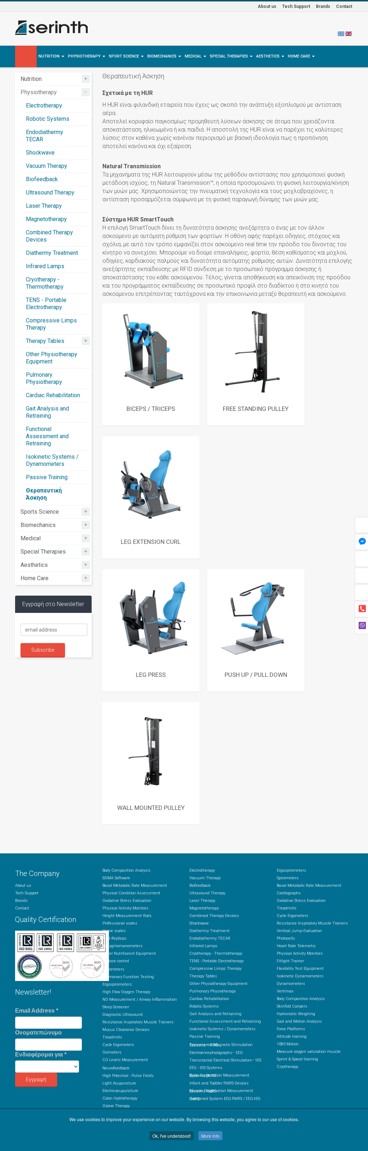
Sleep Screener (115, 1007)
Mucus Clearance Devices (126, 1029)
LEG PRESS (151, 674)
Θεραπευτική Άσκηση (44, 494)
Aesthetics (268, 56)
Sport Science (124, 56)
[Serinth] (51, 27)
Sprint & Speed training (297, 1059)
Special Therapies (229, 56)
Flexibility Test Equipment (300, 968)
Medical (194, 56)
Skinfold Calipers (292, 1006)
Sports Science (39, 511)
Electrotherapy (44, 105)
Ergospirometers (117, 984)
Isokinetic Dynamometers (300, 976)
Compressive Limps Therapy (215, 968)
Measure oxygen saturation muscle (309, 1051)
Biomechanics (162, 56)
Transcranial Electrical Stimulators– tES (225, 1060)
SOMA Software (116, 878)
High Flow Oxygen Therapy (126, 992)
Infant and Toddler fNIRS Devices (219, 1083)
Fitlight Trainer (290, 961)
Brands (323, 6)
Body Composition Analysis (126, 870)
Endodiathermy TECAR (209, 938)
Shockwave (40, 152)
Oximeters (111, 1052)
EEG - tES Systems (205, 1067)
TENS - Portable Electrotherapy (46, 304)
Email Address (36, 1011)
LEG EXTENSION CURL (151, 541)
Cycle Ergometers (118, 1044)
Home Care (299, 56)
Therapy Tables (45, 341)
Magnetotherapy (46, 219)
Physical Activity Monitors (125, 908)
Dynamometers (291, 983)
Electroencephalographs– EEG (216, 1052)
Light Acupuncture (119, 1083)
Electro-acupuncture (120, 1090)
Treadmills (112, 1037)
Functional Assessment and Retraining (47, 436)
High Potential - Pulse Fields (128, 1075)
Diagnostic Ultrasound (122, 1014)
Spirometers (113, 969)
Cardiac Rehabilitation (53, 395)
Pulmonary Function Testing (128, 977)
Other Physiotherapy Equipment (51, 358)
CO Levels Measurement (125, 1060)
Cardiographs (289, 893)
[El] (341, 33)
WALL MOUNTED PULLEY (151, 807)
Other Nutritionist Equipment (129, 953)
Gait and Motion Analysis (299, 1021)
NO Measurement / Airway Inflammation (139, 999)
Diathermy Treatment (52, 252)
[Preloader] (151, 352)
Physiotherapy (85, 56)
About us (267, 6)
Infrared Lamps (45, 266)
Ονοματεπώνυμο (38, 1033)
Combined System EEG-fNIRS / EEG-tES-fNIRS (225, 1098)
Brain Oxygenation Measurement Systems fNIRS (219, 1075)
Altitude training (292, 1036)
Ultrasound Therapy (50, 192)
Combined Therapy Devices (214, 915)
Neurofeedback (115, 1068)
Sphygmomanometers (122, 946)
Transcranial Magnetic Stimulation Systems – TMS (221, 1044)
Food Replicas (114, 938)
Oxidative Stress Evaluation (126, 900)
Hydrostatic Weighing (296, 1014)
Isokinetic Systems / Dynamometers (52, 460)
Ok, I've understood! (171, 1136)
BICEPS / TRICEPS (150, 408)
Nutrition (49, 56)
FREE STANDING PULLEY (256, 408)
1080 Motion (288, 1044)
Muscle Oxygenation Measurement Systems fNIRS (221, 1090)
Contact (344, 6)
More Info (210, 1136)
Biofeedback (42, 179)
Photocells (286, 938)
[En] (348, 33)
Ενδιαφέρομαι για (40, 1054)
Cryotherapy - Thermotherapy (45, 283)
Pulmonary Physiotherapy (44, 378)
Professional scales (119, 923)
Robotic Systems (47, 118)
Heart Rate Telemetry (296, 946)
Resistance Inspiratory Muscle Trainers (138, 1022)
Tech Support (296, 6)
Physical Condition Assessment (131, 893)
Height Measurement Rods (127, 915)
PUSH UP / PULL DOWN (256, 674)
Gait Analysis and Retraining (47, 412)
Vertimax (285, 991)
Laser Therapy (44, 205)
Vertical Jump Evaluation (299, 930)
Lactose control (115, 961)
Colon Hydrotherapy (119, 1098)
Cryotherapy (287, 1066)
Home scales (114, 930)
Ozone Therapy (116, 1106)
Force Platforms (291, 1029)
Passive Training (47, 477)
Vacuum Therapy (46, 165)
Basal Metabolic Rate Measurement (134, 885)
